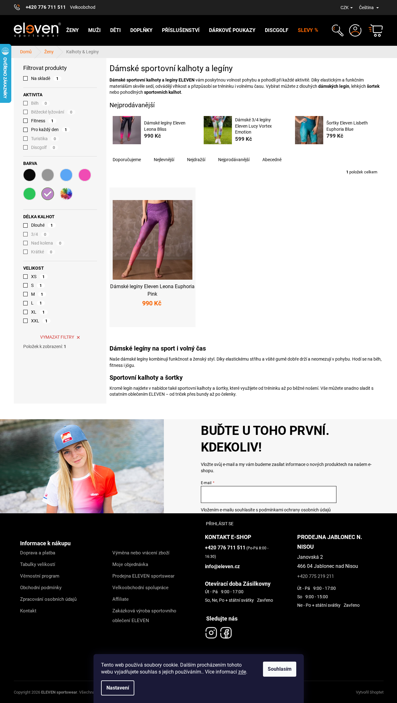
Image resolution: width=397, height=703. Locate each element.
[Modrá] (66, 175)
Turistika (43, 138)
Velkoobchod (82, 7)
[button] (337, 30)
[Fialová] (47, 194)
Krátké (41, 251)
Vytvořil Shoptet (370, 692)
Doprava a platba (37, 553)
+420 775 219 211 (315, 576)
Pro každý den (49, 129)
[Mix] (66, 194)
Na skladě (45, 78)
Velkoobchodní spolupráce (140, 587)
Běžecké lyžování (51, 111)
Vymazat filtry (57, 337)
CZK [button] (345, 7)
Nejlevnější (164, 159)
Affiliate (120, 599)
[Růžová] (84, 175)
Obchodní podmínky (41, 587)
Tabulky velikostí (37, 564)
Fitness (42, 120)
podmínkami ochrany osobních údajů (295, 509)
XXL (39, 320)
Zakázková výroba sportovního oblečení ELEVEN (144, 615)
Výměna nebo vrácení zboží (140, 553)
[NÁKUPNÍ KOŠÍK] (372, 30)
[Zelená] (29, 194)
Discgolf (43, 147)
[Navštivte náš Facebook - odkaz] (226, 631)
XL (38, 311)
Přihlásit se (219, 523)
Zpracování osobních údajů (48, 599)
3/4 (38, 234)
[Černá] (29, 175)
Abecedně (272, 159)
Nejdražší (196, 159)
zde (242, 672)
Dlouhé (42, 225)
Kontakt (28, 611)
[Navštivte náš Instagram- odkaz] (211, 631)
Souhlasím (280, 669)
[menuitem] (72, 30)
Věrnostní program (39, 576)
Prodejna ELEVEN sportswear (143, 576)
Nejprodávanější (233, 159)
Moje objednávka (130, 564)
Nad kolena (46, 243)
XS (38, 276)
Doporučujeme (127, 159)
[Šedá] (47, 175)
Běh (39, 103)
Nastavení (117, 688)
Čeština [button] (367, 7)
